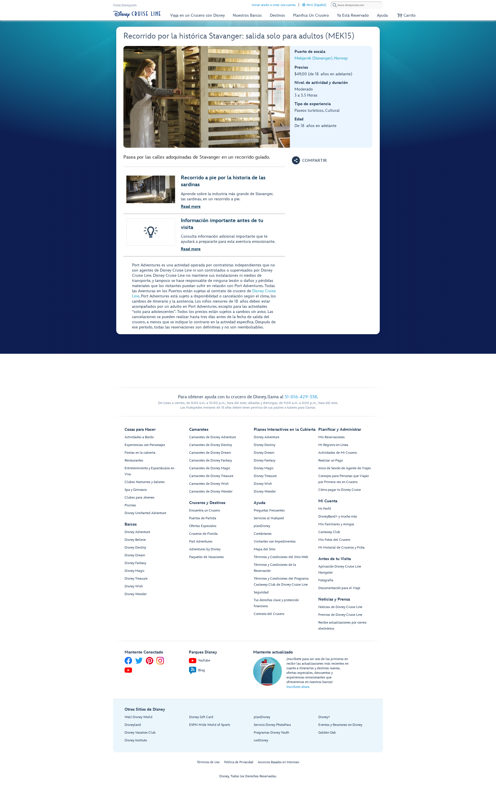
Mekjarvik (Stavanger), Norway (321, 58)
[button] (405, 15)
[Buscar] (335, 5)
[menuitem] (303, 4)
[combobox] (357, 5)
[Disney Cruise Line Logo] (136, 14)
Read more (191, 206)
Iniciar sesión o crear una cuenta (273, 5)
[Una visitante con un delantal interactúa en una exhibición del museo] (206, 97)
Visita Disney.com (125, 5)
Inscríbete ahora (297, 687)
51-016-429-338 (301, 397)
